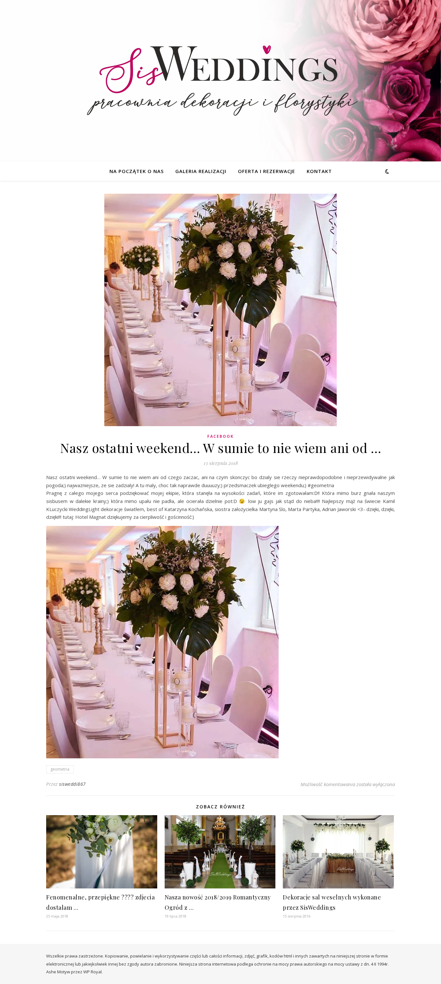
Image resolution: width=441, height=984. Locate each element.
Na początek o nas (136, 171)
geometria (59, 769)
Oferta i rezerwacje (266, 171)
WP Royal (92, 972)
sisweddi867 (72, 784)
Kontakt (319, 171)
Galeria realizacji (200, 171)
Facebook (220, 436)
